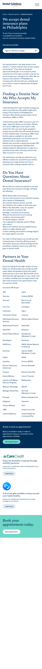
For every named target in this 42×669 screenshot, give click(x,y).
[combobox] (21, 50)
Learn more (9, 473)
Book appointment (11, 442)
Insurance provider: (11, 45)
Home (5, 14)
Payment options (14, 14)
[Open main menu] (37, 4)
